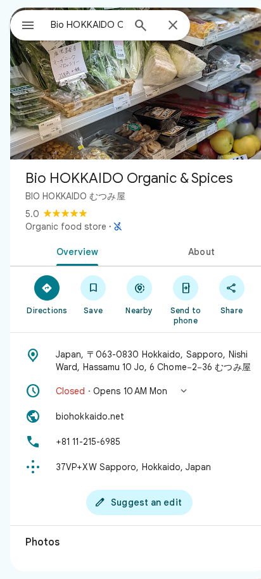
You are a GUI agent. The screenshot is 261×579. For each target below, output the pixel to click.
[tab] (75, 250)
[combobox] (87, 24)
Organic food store (65, 226)
